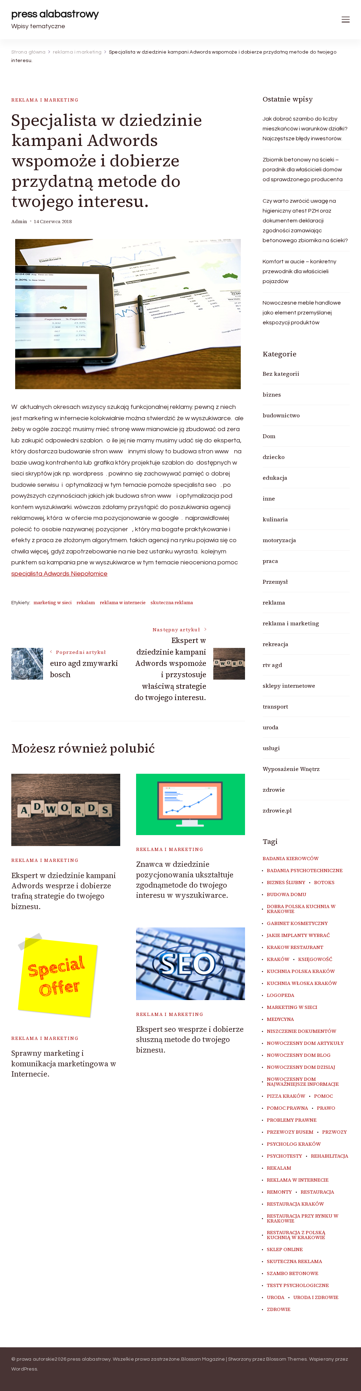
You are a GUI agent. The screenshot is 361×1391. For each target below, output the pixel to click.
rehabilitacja (329, 1156)
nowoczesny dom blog (299, 1055)
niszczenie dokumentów (301, 1031)
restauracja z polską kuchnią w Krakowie (296, 1235)
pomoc (323, 1096)
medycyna (280, 1019)
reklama (274, 602)
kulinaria (275, 519)
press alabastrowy (55, 13)
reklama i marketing (45, 100)
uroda (271, 727)
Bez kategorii (281, 374)
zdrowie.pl (277, 810)
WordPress (24, 1369)
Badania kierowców (291, 858)
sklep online (285, 1249)
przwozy (334, 1132)
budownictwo (281, 415)
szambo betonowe (292, 1273)
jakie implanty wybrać (298, 935)
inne (269, 498)
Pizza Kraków (286, 1096)
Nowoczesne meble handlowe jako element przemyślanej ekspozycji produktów (302, 312)
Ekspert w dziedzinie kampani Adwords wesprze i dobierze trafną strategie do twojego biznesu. (63, 891)
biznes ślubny (286, 882)
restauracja (317, 1192)
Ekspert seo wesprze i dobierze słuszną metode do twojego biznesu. (190, 1039)
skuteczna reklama (172, 603)
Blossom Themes (286, 1359)
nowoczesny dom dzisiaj (301, 1067)
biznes (272, 394)
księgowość (315, 959)
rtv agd (272, 665)
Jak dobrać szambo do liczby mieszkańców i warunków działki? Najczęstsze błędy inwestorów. (305, 128)
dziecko (273, 457)
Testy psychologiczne (298, 1285)
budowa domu (286, 894)
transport (275, 706)
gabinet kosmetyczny (297, 923)
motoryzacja (279, 540)
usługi (271, 748)
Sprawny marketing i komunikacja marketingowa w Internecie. (63, 1063)
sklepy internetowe (289, 686)
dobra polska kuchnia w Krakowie (301, 909)
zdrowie (274, 789)
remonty (279, 1192)
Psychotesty (284, 1156)
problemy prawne (292, 1120)
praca (270, 561)
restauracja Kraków (295, 1204)
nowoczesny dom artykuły (305, 1043)
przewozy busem (290, 1132)
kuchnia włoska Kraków (302, 983)
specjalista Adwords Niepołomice (59, 573)
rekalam (86, 603)
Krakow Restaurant (295, 947)
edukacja (275, 478)
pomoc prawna (287, 1108)
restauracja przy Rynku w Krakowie (302, 1219)
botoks (324, 882)
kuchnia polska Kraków (301, 971)
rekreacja (275, 644)
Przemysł (275, 582)
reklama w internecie (123, 603)
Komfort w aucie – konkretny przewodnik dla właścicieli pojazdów (299, 271)
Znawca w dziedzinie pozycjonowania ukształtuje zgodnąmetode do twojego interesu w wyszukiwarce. (184, 879)
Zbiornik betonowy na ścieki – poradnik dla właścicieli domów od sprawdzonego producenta (303, 169)
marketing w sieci (52, 603)
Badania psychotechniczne (305, 870)
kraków (278, 959)
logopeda (280, 995)
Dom (269, 436)
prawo (326, 1108)
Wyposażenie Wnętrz (291, 769)
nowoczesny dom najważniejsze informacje (303, 1082)
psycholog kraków (294, 1144)
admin (19, 221)
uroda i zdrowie (315, 1297)
